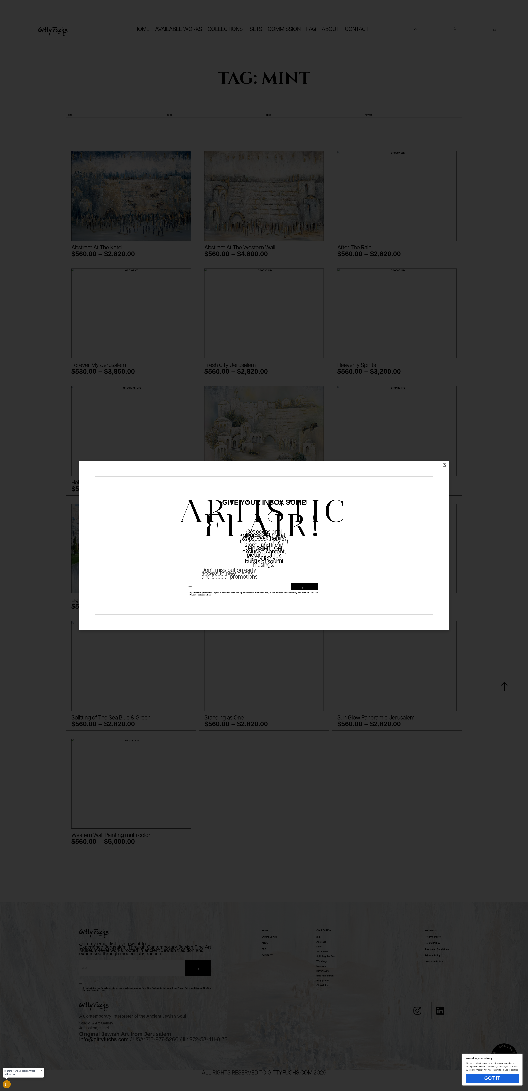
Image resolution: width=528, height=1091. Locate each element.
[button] (444, 464)
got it (492, 1078)
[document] (264, 545)
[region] (492, 1070)
